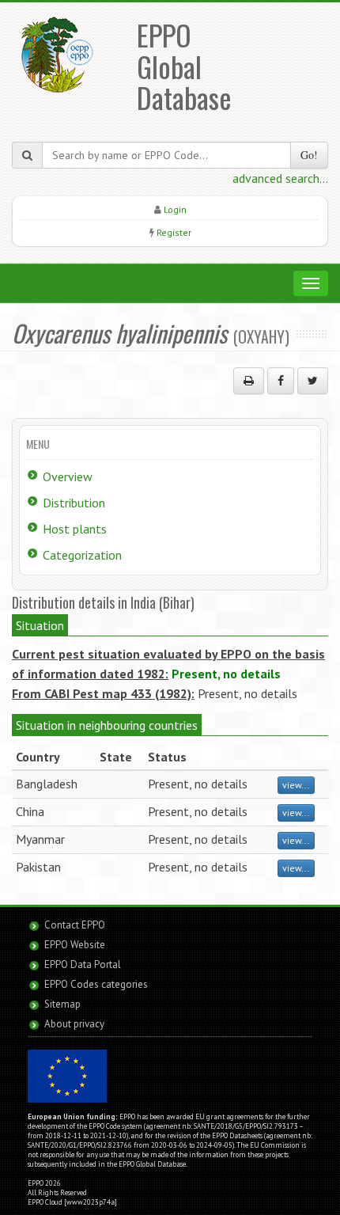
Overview (68, 476)
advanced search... (280, 178)
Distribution (74, 503)
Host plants (75, 529)
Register (174, 232)
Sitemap (62, 1004)
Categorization (82, 555)
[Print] (248, 380)
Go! (309, 154)
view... (296, 785)
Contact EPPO (74, 925)
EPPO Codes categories (96, 984)
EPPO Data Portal (82, 964)
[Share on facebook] (280, 380)
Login (175, 209)
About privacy (74, 1024)
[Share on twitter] (312, 380)
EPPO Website (74, 944)
